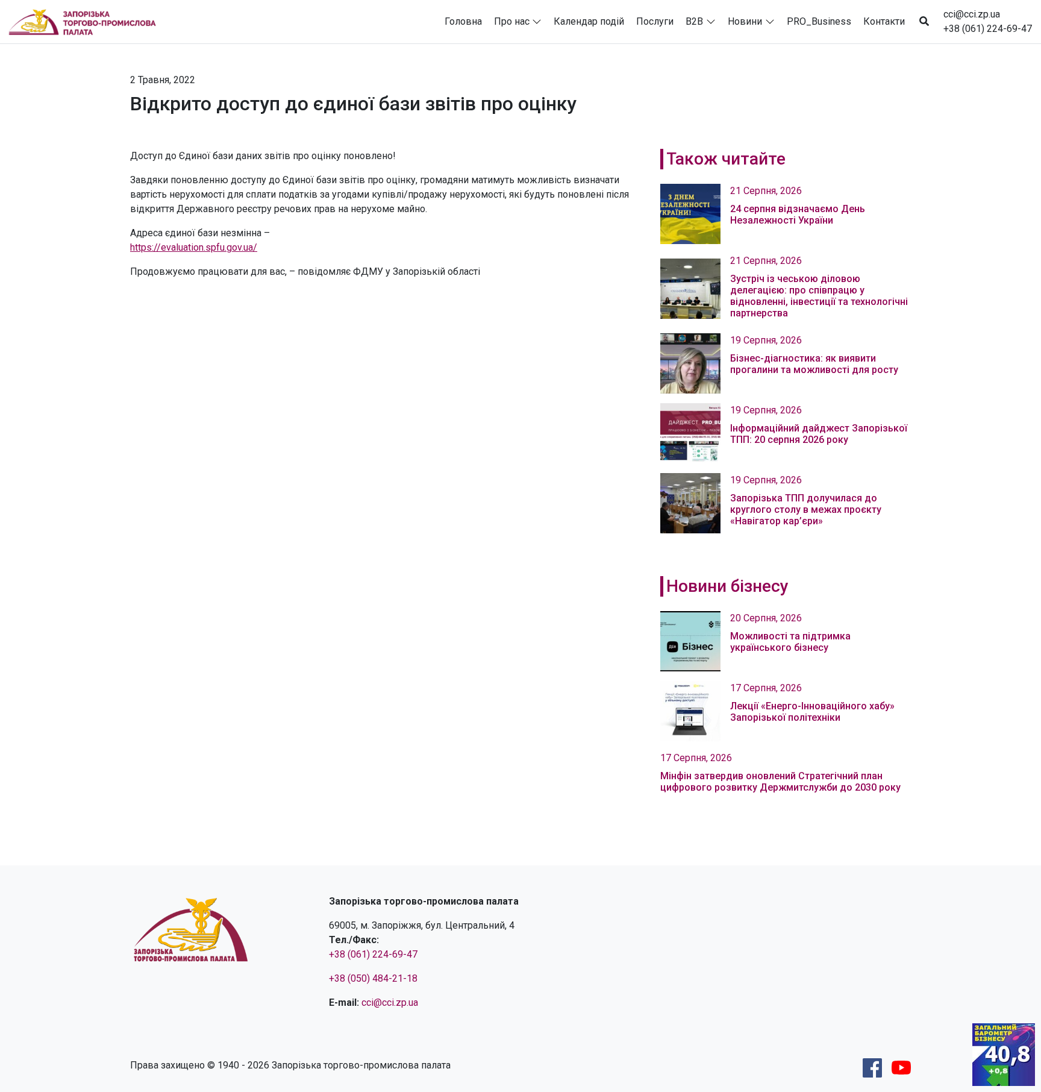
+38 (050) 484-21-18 (373, 978)
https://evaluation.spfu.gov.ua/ (193, 247)
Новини (745, 21)
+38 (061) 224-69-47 (987, 28)
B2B (694, 21)
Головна (463, 21)
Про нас (512, 21)
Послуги (655, 21)
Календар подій (589, 21)
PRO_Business (819, 21)
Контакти (884, 21)
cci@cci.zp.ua (971, 14)
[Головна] (87, 22)
